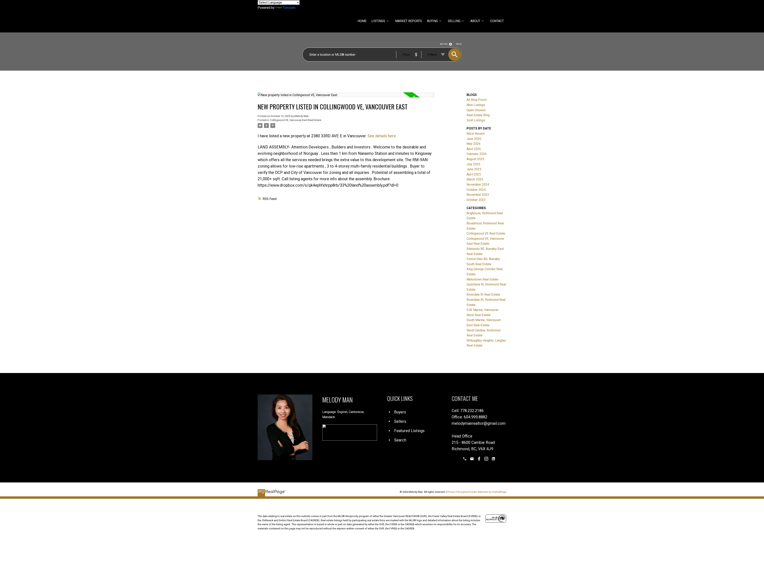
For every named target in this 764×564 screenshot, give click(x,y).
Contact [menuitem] (497, 21)
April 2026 (474, 149)
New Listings (476, 105)
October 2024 (476, 190)
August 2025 (475, 159)
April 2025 (474, 174)
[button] (465, 459)
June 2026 (474, 139)
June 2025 (474, 169)
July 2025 (473, 164)
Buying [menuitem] (432, 21)
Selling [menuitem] (454, 21)
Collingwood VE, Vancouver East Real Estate (295, 120)
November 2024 (478, 184)
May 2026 (473, 144)
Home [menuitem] (362, 21)
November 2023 (478, 195)
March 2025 (475, 179)
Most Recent (475, 133)
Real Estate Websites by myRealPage (485, 491)
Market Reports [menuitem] (408, 21)
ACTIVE (443, 44)
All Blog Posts (477, 100)
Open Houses (476, 110)
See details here (381, 135)
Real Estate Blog (478, 115)
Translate (289, 8)
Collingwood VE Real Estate (486, 233)
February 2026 (477, 154)
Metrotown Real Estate (482, 279)
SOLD (459, 44)
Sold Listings (476, 120)
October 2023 (476, 200)
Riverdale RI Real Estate (483, 294)
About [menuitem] (475, 21)
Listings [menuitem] (378, 21)
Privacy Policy (454, 491)
